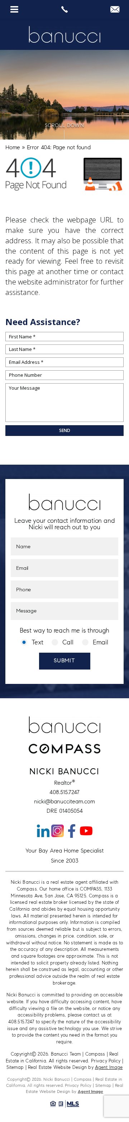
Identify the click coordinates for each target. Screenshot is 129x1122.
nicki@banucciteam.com (64, 801)
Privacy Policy (106, 1061)
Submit (64, 661)
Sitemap (15, 1067)
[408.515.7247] (64, 9)
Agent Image (109, 1067)
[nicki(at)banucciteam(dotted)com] (114, 11)
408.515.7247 (64, 792)
